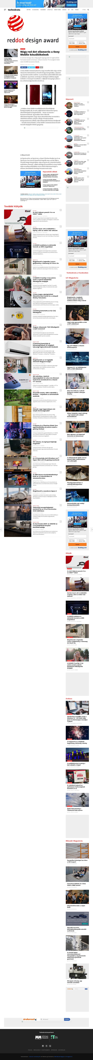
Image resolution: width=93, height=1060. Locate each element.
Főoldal (30, 1050)
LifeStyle (50, 9)
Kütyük (29, 9)
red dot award (32, 194)
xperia (43, 195)
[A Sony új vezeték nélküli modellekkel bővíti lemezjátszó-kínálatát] (11, 73)
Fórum (76, 9)
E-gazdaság (35, 9)
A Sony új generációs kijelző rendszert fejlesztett (9, 91)
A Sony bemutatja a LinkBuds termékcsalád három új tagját (10, 106)
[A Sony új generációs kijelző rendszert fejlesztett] (11, 88)
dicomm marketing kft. (35, 1056)
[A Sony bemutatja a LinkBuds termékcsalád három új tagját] (11, 103)
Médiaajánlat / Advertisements (42, 1050)
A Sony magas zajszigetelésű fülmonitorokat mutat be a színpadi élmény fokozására (11, 61)
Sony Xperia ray (38, 195)
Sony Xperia (56, 194)
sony (37, 194)
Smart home (57, 9)
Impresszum (54, 1050)
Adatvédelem (61, 1050)
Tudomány (43, 9)
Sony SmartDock (49, 194)
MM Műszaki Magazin (59, 1056)
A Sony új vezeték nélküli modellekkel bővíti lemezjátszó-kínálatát (10, 77)
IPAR (72, 9)
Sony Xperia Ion (30, 195)
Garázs (64, 9)
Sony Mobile (41, 194)
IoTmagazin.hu (68, 1056)
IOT (69, 9)
